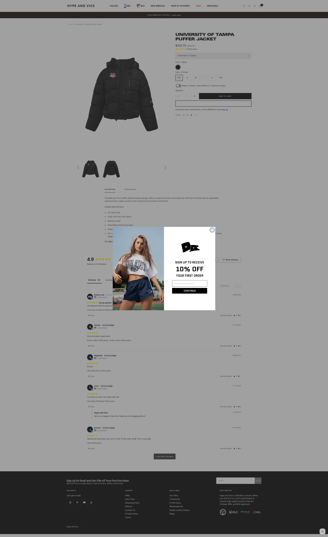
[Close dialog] (212, 230)
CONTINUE (190, 290)
